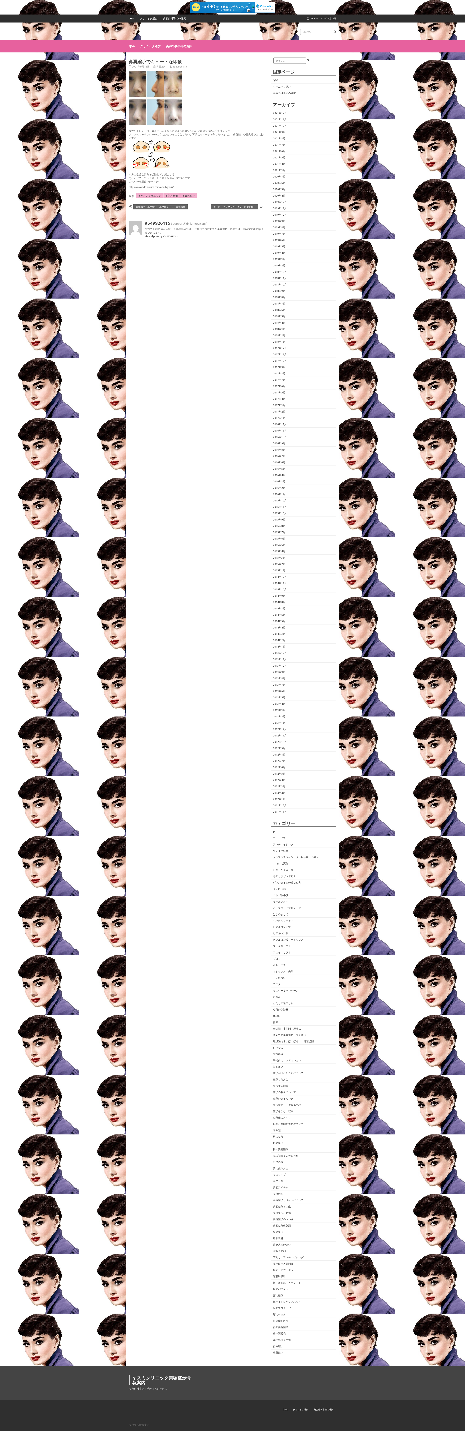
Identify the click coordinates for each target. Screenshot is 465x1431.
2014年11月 (280, 583)
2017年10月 (280, 360)
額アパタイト (280, 1289)
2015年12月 (280, 500)
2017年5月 (279, 392)
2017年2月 (279, 411)
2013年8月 (279, 678)
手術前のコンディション (287, 1060)
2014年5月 (279, 621)
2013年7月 (279, 684)
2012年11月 (280, 735)
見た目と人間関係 (283, 1263)
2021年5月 (279, 157)
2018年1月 (279, 341)
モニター (278, 984)
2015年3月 (279, 557)
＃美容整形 (171, 195)
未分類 (277, 1130)
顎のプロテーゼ (282, 1308)
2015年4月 (279, 551)
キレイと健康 (280, 850)
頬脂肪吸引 (279, 1276)
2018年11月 (280, 278)
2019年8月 (279, 227)
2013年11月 (280, 659)
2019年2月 (279, 265)
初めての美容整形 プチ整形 (289, 1035)
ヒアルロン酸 (280, 933)
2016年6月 (279, 462)
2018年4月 (279, 322)
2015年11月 (280, 506)
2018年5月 (279, 316)
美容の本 (278, 1193)
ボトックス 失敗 (283, 971)
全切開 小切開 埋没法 (287, 1028)
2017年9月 (279, 367)
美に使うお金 (280, 1168)
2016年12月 (280, 424)
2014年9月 (279, 595)
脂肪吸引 (278, 1238)
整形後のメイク (282, 1117)
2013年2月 (279, 716)
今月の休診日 (280, 1009)
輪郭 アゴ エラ (283, 1270)
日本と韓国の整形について (288, 1123)
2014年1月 (279, 646)
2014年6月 (279, 614)
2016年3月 (279, 481)
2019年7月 (279, 233)
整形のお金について (284, 1092)
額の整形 (278, 1295)
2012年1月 (279, 799)
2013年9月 (279, 672)
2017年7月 (279, 379)
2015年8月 (279, 525)
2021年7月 (279, 144)
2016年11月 (280, 430)
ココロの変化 (280, 863)
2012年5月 (279, 773)
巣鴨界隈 (278, 1054)
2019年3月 (279, 259)
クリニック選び (148, 18)
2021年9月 (279, 132)
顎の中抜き (279, 1314)
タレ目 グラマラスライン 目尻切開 (234, 206)
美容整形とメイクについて (288, 1200)
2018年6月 (279, 310)
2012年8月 (279, 754)
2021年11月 (280, 119)
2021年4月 (279, 163)
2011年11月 (280, 811)
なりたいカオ (280, 901)
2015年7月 (279, 532)
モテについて (280, 977)
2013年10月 (280, 665)
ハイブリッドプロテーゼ (287, 908)
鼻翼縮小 (161, 66)
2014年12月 (280, 576)
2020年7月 (279, 176)
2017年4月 (279, 398)
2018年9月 (279, 290)
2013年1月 (279, 722)
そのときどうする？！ (285, 876)
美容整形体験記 (282, 1225)
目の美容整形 (280, 1149)
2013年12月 (280, 653)
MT (275, 831)
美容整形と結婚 (282, 1212)
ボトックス (279, 965)
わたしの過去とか (283, 1003)
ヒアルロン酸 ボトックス (288, 939)
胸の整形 (278, 1231)
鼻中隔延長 (279, 1333)
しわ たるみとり (283, 869)
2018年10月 (280, 284)
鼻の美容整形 (280, 1327)
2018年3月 (279, 329)
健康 (275, 1022)
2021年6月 (279, 151)
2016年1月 (279, 494)
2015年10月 (280, 513)
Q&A (131, 18)
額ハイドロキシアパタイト (288, 1301)
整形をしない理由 (283, 1111)
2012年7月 (279, 761)
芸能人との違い (282, 1244)
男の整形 (278, 1136)
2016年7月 (279, 456)
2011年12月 (280, 805)
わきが (277, 996)
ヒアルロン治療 (282, 927)
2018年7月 (279, 303)
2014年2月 (279, 640)
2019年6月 (279, 240)
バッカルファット (283, 920)
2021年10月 (280, 125)
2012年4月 (279, 780)
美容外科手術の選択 (174, 18)
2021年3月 (279, 170)
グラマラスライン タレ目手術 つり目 (296, 857)
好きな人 (278, 1047)
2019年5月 (279, 246)
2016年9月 (279, 443)
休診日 (277, 1015)
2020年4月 (279, 195)
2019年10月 (280, 214)
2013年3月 (279, 710)
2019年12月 (280, 202)
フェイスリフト (282, 946)
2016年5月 (279, 468)
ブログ (277, 958)
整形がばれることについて (288, 1073)
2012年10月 (280, 741)
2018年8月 (279, 297)
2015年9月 (279, 519)
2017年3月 (279, 405)
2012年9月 (279, 748)
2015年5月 (279, 545)
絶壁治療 (278, 1162)
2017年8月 (279, 373)
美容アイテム (280, 1187)
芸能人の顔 (279, 1251)
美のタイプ (279, 1174)
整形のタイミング (283, 1098)
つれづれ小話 (280, 895)
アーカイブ (279, 838)
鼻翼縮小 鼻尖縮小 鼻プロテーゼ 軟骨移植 (160, 206)
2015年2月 (279, 564)
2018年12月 (280, 271)
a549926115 (180, 66)
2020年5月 (279, 189)
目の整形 (278, 1143)
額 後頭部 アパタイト (287, 1282)
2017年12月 (280, 348)
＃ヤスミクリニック (149, 195)
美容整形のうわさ (283, 1219)
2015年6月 (279, 538)
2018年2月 (279, 335)
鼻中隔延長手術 (282, 1339)
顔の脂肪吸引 (280, 1320)
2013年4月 (279, 703)
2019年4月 (279, 252)
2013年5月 (279, 697)
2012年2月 (279, 792)
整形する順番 (280, 1085)
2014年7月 (279, 608)
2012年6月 (279, 767)
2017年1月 (279, 418)
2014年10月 (280, 589)
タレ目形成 (279, 888)
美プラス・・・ (282, 1181)
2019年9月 (279, 221)
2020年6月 (279, 182)
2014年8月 (279, 602)
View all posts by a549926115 (161, 236)
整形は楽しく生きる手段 (287, 1104)
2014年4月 (279, 627)
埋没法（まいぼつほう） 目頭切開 (293, 1041)
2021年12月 (280, 113)
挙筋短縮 (278, 1066)
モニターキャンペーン (285, 990)
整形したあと (280, 1079)
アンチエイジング (283, 844)
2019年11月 (280, 208)
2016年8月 (279, 449)
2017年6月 (279, 386)
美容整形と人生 (282, 1206)
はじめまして (280, 914)
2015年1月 (279, 570)
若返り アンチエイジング (288, 1257)
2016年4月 (279, 475)
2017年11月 (280, 354)
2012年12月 (280, 729)
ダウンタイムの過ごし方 (287, 882)
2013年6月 (279, 691)
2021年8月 (279, 138)
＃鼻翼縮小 (188, 195)
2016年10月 (280, 437)
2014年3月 (279, 633)
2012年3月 (279, 786)
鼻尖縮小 (278, 1346)
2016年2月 (279, 487)
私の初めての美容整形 (285, 1155)
